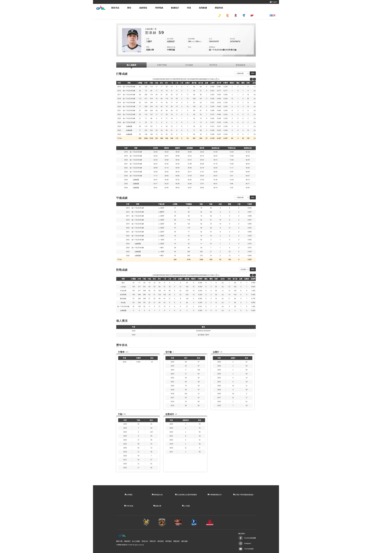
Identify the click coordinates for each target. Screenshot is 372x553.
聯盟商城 (219, 8)
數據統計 (175, 8)
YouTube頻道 (249, 549)
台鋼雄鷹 (260, 15)
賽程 (129, 8)
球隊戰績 (159, 8)
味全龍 (252, 15)
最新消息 (115, 8)
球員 (189, 8)
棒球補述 (168, 541)
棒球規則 (161, 541)
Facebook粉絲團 (250, 538)
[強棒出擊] (157, 506)
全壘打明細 (162, 65)
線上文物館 (136, 541)
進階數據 (203, 8)
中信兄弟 (219, 15)
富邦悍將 (243, 15)
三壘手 (162, 208)
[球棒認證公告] (157, 494)
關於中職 (119, 541)
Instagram (247, 543)
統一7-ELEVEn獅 (227, 15)
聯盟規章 (176, 541)
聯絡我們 (127, 541)
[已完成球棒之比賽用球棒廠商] (186, 494)
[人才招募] (186, 506)
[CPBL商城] (128, 506)
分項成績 (189, 65)
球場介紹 (145, 541)
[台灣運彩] (128, 494)
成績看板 (143, 8)
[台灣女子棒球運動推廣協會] (243, 494)
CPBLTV (272, 15)
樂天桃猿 (235, 15)
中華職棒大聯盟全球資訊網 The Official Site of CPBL (101, 8)
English (274, 2)
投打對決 (213, 65)
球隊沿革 (153, 541)
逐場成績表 (240, 65)
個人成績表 (131, 65)
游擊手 (162, 212)
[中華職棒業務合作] (214, 494)
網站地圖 (184, 541)
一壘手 (162, 240)
